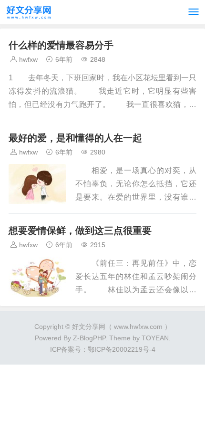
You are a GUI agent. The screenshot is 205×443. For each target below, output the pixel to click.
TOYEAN (155, 338)
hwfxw (28, 59)
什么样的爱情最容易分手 (61, 45)
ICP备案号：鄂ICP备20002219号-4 (102, 349)
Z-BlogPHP (89, 338)
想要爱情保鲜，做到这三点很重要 (80, 230)
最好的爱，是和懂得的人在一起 (75, 138)
